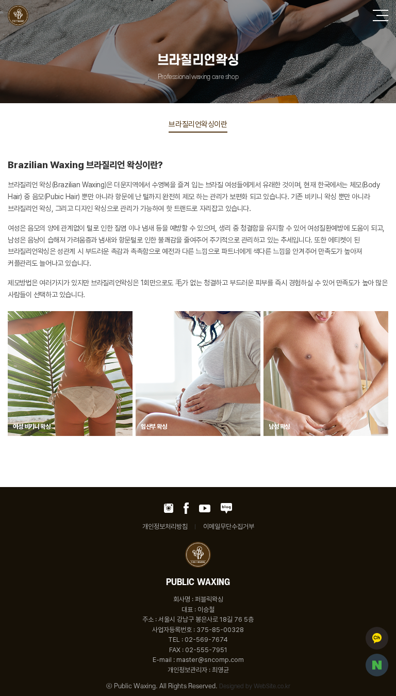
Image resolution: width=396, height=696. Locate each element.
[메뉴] (380, 15)
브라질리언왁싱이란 (198, 124)
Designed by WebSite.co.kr (254, 686)
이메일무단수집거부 (228, 526)
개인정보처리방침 (165, 526)
